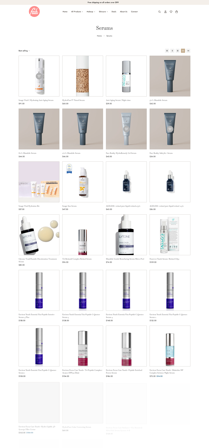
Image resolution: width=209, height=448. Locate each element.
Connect (134, 11)
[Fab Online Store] (34, 12)
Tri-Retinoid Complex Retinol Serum (77, 259)
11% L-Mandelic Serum (71, 153)
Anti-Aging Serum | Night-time (118, 100)
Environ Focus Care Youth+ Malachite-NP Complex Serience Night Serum (166, 371)
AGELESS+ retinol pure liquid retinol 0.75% (123, 206)
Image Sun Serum (69, 206)
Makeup (90, 11)
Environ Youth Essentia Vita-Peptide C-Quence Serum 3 (81, 315)
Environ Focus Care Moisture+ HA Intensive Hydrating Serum (167, 427)
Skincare (102, 11)
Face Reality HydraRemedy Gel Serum (121, 153)
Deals (114, 11)
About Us (123, 11)
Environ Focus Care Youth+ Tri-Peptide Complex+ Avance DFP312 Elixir (82, 371)
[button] (176, 12)
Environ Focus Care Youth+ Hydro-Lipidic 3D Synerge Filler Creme (37, 427)
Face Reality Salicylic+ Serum (161, 153)
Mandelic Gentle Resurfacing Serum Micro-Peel (125, 259)
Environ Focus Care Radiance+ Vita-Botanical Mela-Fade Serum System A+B (124, 427)
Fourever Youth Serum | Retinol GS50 (164, 259)
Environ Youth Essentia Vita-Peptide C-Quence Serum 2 (168, 315)
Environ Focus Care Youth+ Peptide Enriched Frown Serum (124, 371)
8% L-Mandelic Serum (27, 153)
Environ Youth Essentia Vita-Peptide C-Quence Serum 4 (125, 315)
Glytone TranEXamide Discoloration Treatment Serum (38, 260)
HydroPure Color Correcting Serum (76, 426)
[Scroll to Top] (204, 435)
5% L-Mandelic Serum (158, 100)
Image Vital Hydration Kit (29, 206)
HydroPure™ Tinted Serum (73, 100)
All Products (76, 11)
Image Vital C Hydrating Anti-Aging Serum (36, 100)
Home (65, 11)
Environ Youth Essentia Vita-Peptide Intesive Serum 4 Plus (36, 315)
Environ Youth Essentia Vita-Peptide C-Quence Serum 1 (37, 371)
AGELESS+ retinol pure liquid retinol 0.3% (167, 206)
